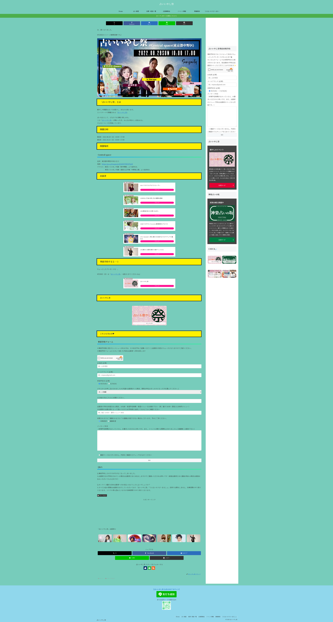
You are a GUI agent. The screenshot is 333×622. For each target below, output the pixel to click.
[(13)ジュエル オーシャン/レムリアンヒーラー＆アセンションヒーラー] (120, 538)
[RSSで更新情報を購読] (153, 568)
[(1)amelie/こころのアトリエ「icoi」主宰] (164, 538)
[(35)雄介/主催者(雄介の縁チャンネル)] (193, 538)
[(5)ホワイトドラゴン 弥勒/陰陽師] (149, 538)
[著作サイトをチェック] (145, 568)
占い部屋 (184, 616)
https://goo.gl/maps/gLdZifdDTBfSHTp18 (117, 164)
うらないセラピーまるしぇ (229, 616)
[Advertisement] (149, 513)
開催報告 (217, 616)
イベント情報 (210, 616)
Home (178, 616)
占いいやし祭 (122, 112)
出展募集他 (201, 616)
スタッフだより (102, 495)
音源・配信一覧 (192, 616)
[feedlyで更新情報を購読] (149, 568)
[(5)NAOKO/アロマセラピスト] (105, 538)
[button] (184, 23)
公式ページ (222, 185)
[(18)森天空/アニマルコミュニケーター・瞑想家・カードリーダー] (179, 538)
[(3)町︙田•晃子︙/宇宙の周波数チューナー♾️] (134, 538)
